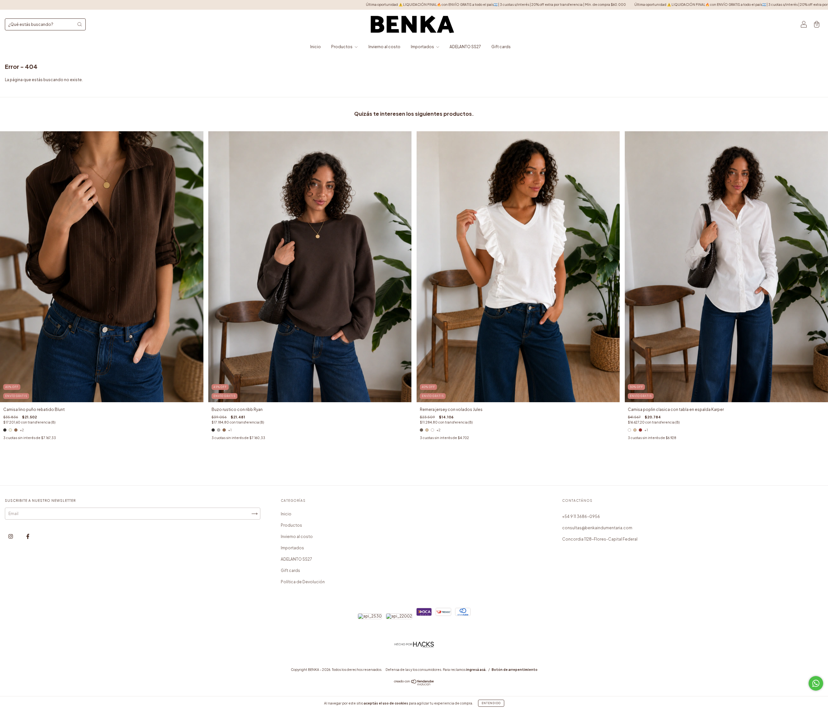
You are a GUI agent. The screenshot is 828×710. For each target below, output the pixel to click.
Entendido (491, 703)
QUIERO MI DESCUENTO (414, 114)
